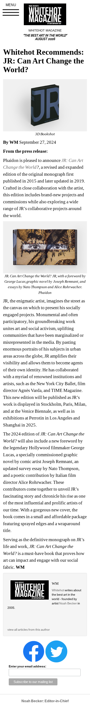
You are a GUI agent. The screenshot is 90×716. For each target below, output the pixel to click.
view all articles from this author (28, 629)
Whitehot (58, 590)
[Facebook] (34, 651)
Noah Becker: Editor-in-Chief (45, 701)
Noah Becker (68, 603)
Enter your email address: (27, 666)
